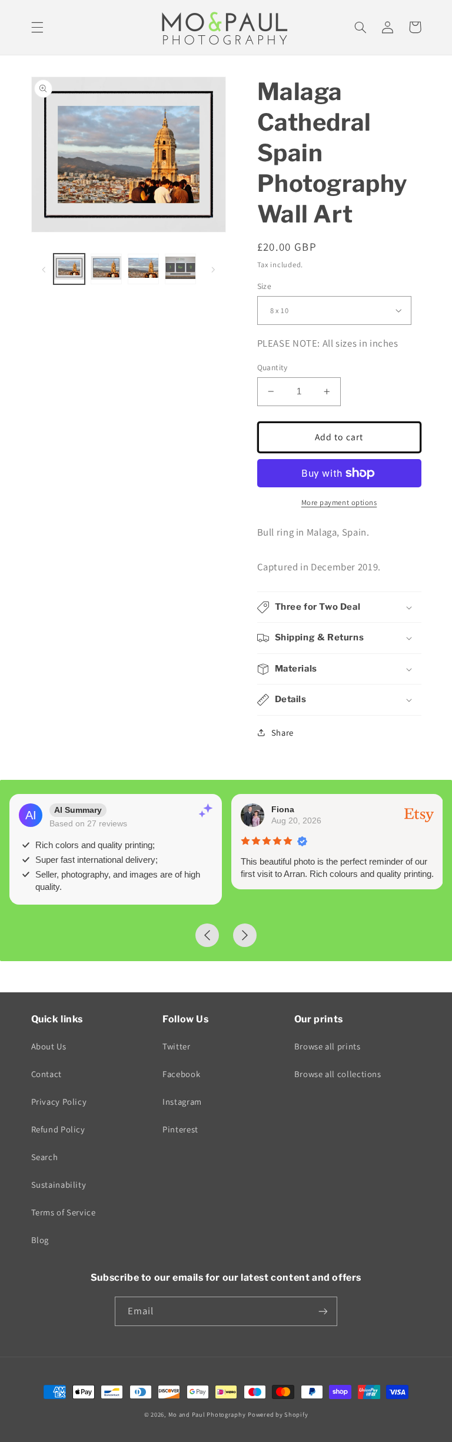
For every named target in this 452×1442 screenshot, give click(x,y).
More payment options (339, 502)
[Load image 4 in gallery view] (180, 269)
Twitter (176, 1046)
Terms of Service (63, 1212)
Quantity (272, 367)
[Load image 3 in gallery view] (143, 269)
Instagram (182, 1101)
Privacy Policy (59, 1101)
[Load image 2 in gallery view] (106, 269)
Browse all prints (327, 1046)
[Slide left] (44, 269)
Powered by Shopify (278, 1414)
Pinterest (180, 1129)
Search (44, 1156)
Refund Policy (58, 1129)
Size (264, 286)
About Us (49, 1046)
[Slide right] (213, 269)
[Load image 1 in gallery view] (69, 269)
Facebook (181, 1073)
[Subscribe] (323, 1311)
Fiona (282, 809)
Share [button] (282, 732)
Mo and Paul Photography (207, 1414)
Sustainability (59, 1184)
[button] (37, 27)
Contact (46, 1073)
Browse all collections (337, 1073)
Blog (40, 1239)
